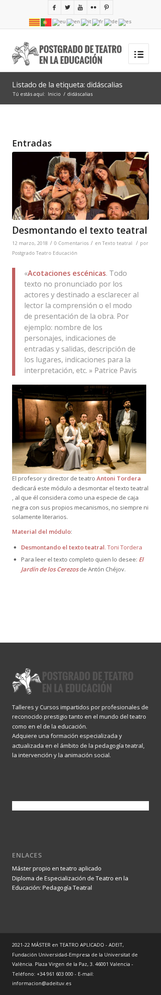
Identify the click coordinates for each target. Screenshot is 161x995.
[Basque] (59, 21)
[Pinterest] (106, 7)
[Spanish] (125, 21)
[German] (111, 21)
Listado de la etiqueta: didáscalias (67, 85)
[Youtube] (80, 7)
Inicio (54, 93)
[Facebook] (54, 7)
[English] (74, 21)
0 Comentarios (71, 243)
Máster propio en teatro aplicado (57, 868)
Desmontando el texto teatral (79, 230)
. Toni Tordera (81, 547)
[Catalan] (35, 21)
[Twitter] (67, 7)
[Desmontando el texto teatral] (80, 186)
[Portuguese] (46, 21)
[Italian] (86, 21)
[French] (98, 21)
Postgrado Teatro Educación (44, 253)
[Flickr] (93, 7)
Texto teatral (117, 243)
